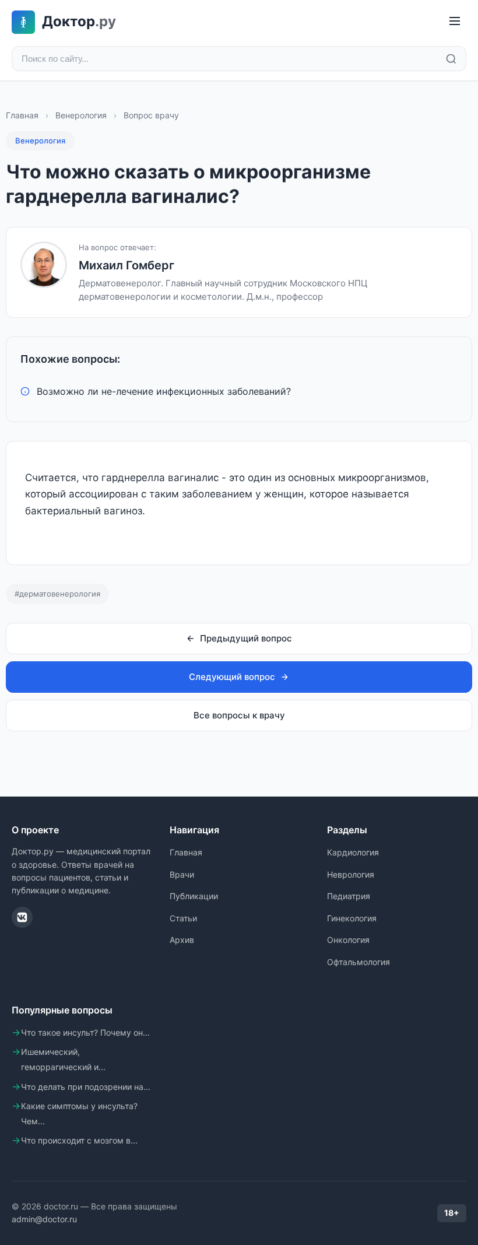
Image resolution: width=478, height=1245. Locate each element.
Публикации (194, 896)
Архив (182, 940)
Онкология (348, 940)
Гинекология (352, 918)
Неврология (350, 874)
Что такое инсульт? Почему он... (85, 1032)
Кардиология (353, 852)
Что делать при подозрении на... (85, 1087)
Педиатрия (348, 896)
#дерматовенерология (57, 593)
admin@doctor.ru (44, 1219)
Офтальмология (358, 962)
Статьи (183, 918)
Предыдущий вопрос (246, 638)
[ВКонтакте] (22, 917)
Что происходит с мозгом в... (79, 1140)
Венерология (81, 115)
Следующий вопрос (232, 676)
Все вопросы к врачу (239, 715)
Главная (22, 115)
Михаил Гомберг (126, 265)
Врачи (182, 874)
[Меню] (454, 21)
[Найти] (451, 58)
